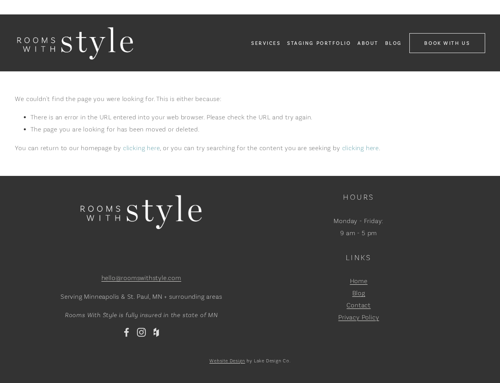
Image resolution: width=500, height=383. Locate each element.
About (368, 43)
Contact (358, 305)
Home (359, 281)
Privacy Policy (358, 317)
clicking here (141, 148)
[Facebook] (126, 332)
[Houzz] (156, 332)
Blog (393, 43)
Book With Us (447, 43)
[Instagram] (141, 332)
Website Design (227, 360)
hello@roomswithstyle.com (141, 278)
